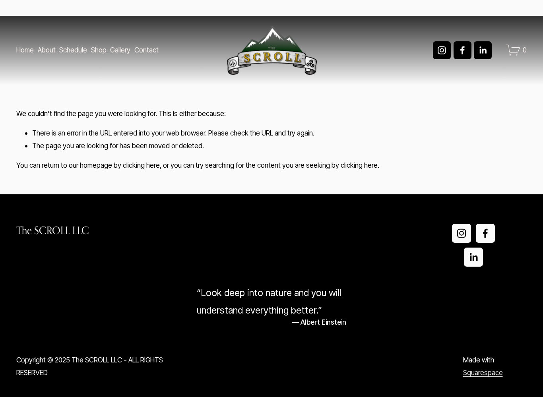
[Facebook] (462, 50)
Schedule (73, 50)
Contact (146, 50)
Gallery (120, 50)
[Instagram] (442, 50)
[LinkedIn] (483, 50)
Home (25, 50)
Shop (99, 50)
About (47, 50)
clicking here (141, 165)
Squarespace (483, 372)
